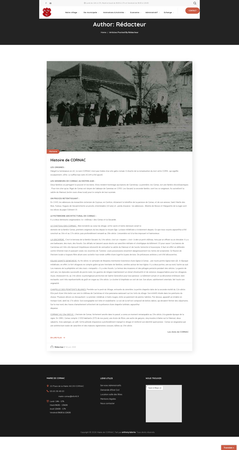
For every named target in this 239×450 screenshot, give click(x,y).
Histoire (53, 151)
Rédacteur (59, 347)
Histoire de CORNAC (68, 160)
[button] (195, 3)
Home (103, 32)
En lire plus (56, 338)
